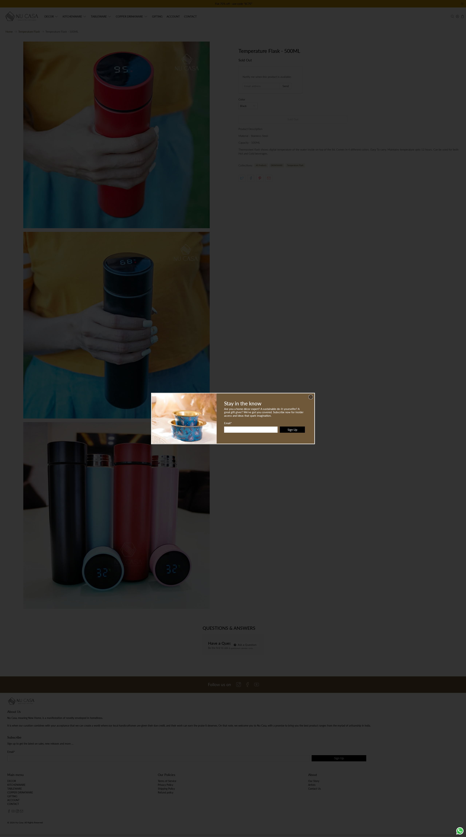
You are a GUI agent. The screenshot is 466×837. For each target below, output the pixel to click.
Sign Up (292, 429)
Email (228, 423)
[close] (311, 397)
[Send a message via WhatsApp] (460, 831)
